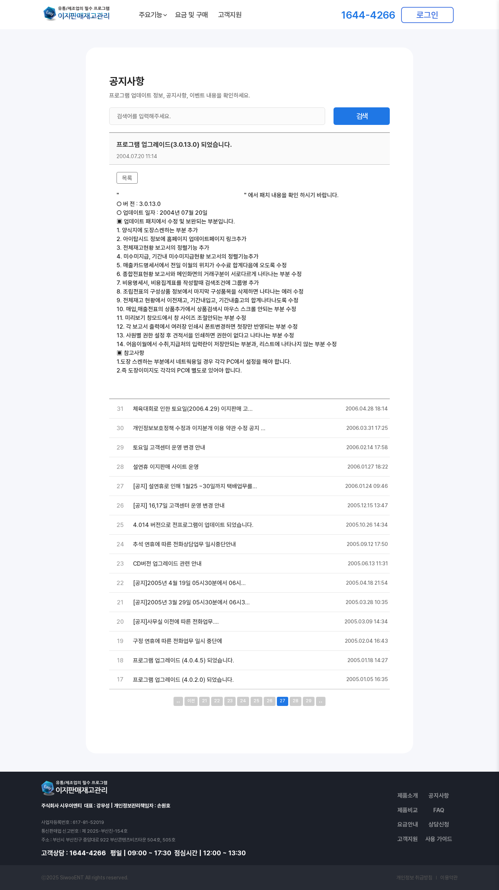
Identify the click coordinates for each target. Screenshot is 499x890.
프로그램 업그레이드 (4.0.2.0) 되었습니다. (183, 679)
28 (295, 700)
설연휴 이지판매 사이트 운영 (166, 466)
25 (256, 700)
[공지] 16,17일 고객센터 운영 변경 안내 (179, 505)
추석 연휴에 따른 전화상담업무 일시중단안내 (184, 544)
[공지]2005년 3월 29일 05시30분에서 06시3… (191, 602)
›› (321, 701)
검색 (361, 116)
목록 (127, 178)
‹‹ (178, 701)
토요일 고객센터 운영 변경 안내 (169, 447)
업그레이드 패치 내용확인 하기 (152, 379)
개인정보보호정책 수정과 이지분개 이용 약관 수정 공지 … (199, 428)
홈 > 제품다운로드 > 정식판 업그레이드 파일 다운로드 (181, 195)
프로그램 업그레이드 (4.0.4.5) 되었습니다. (183, 660)
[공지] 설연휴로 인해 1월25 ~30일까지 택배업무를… (195, 486)
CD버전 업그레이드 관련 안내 (167, 563)
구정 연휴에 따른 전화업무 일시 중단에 (177, 641)
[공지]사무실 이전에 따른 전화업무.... (176, 621)
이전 (191, 700)
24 (243, 700)
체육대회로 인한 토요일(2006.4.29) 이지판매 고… (192, 408)
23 (230, 700)
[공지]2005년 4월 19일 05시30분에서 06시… (189, 583)
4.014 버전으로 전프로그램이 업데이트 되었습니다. (193, 525)
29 (309, 700)
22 (217, 700)
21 (204, 700)
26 (270, 700)
